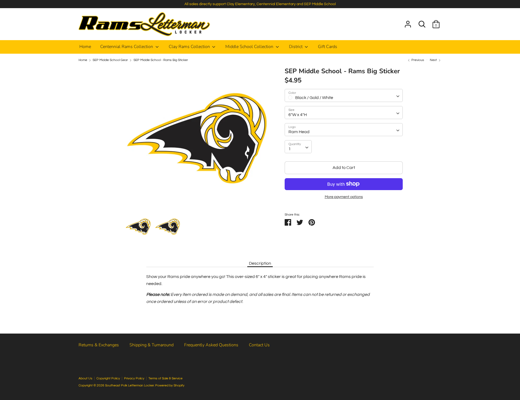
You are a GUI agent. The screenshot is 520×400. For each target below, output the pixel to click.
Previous (417, 60)
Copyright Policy (108, 378)
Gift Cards (327, 47)
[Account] (407, 22)
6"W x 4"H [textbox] (297, 115)
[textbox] (343, 95)
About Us (85, 378)
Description (260, 263)
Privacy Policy (134, 378)
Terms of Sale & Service (165, 378)
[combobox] (344, 95)
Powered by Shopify (169, 385)
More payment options (344, 197)
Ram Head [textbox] (299, 132)
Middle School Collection (249, 47)
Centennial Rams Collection (127, 47)
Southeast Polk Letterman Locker (129, 385)
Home (85, 47)
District (296, 47)
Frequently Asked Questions (211, 345)
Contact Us (259, 345)
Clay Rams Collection (190, 47)
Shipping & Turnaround (151, 345)
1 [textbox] (289, 149)
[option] (196, 140)
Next (434, 60)
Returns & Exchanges (99, 345)
